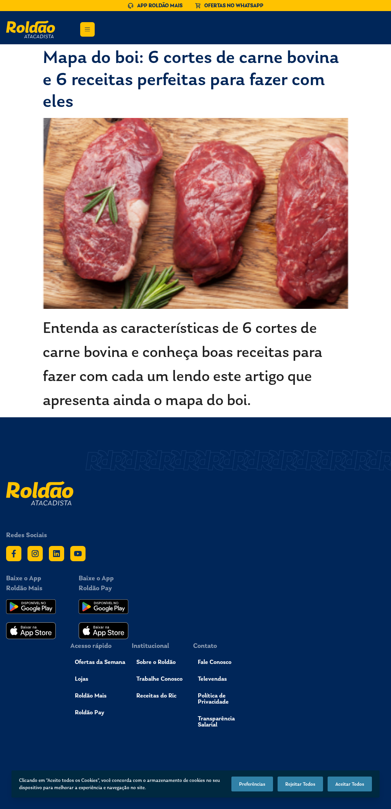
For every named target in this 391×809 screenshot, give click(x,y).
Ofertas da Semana (100, 661)
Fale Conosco (214, 661)
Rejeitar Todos (300, 784)
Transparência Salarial (216, 721)
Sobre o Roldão (156, 661)
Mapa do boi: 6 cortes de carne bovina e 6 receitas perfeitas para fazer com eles (191, 78)
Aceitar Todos (349, 784)
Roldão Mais (91, 695)
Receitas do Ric (156, 695)
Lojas (81, 678)
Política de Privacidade (213, 698)
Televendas (212, 678)
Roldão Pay (89, 712)
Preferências (252, 784)
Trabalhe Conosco (159, 678)
